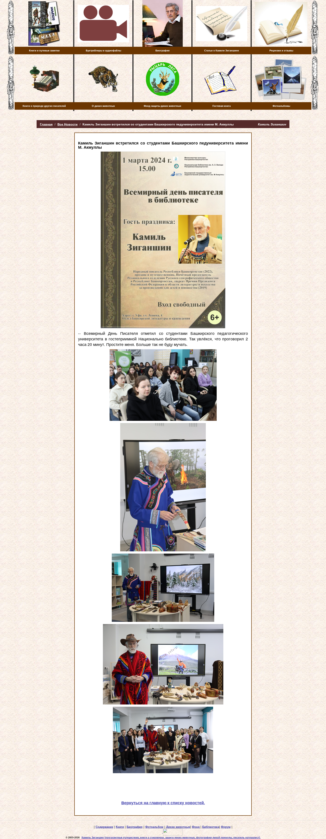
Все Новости (67, 124)
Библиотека (210, 827)
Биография (135, 827)
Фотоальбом (154, 827)
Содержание (104, 827)
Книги (120, 827)
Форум (226, 827)
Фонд (196, 827)
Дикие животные (178, 827)
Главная (46, 124)
